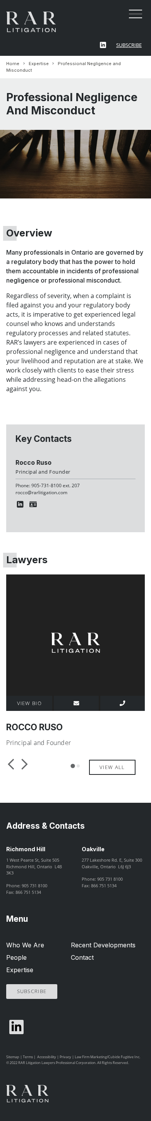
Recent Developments (103, 945)
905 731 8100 (34, 885)
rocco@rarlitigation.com (41, 492)
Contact (82, 957)
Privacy (65, 1057)
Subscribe (129, 44)
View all (112, 767)
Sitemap (12, 1057)
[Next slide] (23, 764)
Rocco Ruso (33, 462)
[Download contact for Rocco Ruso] (34, 504)
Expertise (39, 63)
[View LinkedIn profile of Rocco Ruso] (21, 504)
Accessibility (46, 1057)
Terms (28, 1057)
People (16, 957)
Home (12, 63)
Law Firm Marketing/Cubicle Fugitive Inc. (107, 1057)
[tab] (72, 766)
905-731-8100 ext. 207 (55, 485)
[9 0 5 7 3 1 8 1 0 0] (122, 703)
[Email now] (76, 703)
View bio (29, 703)
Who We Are (25, 945)
